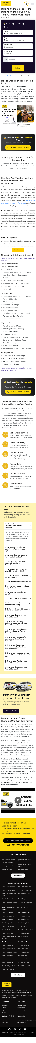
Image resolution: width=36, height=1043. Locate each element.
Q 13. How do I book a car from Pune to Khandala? (16, 616)
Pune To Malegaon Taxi (8, 966)
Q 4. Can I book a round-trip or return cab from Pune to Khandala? (16, 563)
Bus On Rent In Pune (23, 869)
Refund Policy (21, 1010)
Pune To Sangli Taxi (7, 933)
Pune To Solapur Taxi (8, 912)
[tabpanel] (18, 46)
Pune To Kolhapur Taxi (24, 912)
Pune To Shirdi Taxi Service (9, 902)
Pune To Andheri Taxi (23, 945)
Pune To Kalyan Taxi (23, 952)
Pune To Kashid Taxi (7, 942)
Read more (18, 250)
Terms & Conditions (23, 1005)
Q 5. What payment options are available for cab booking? (16, 570)
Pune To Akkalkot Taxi (8, 929)
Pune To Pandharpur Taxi (8, 926)
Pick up (6, 31)
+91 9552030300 (18, 845)
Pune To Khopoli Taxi (23, 898)
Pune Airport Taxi (7, 869)
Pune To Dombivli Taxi (24, 959)
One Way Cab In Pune (8, 862)
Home (3, 76)
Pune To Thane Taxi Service (9, 952)
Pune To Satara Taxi (23, 907)
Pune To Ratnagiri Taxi (8, 916)
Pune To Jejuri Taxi (23, 926)
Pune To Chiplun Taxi (7, 945)
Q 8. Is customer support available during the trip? (17, 587)
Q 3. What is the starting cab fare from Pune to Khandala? (16, 556)
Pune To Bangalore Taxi (24, 886)
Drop (5, 38)
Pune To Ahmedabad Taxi (25, 890)
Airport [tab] (8, 27)
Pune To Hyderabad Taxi (9, 890)
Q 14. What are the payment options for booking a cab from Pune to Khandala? (16, 623)
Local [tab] (26, 24)
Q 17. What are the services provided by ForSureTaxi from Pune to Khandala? (15, 647)
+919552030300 (18, 1040)
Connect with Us (11, 710)
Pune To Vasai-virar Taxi (8, 948)
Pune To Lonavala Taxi (24, 893)
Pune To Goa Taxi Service (9, 886)
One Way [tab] (9, 24)
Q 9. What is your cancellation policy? (15, 593)
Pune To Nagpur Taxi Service (10, 923)
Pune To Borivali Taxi (23, 962)
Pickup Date (8, 44)
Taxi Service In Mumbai (8, 859)
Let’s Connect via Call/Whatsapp (18, 841)
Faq (3, 1010)
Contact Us (5, 1007)
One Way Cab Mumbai (8, 866)
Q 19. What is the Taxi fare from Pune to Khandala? (16, 662)
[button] (32, 4)
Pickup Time (8, 51)
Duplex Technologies (18, 1034)
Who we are (5, 1005)
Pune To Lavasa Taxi (23, 919)
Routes (9, 76)
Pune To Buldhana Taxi (24, 916)
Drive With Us (5, 1020)
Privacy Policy (21, 1007)
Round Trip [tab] (18, 24)
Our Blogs (4, 1012)
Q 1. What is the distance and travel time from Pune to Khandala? (15, 525)
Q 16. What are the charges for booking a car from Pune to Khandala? (15, 639)
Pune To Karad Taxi (23, 942)
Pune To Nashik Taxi (23, 933)
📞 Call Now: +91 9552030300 (18, 147)
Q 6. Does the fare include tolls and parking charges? (17, 576)
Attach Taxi (5, 1022)
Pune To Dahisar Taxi (7, 955)
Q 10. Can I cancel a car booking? (16, 598)
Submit (18, 68)
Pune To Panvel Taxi (23, 948)
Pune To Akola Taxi (23, 936)
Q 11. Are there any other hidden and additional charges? (16, 604)
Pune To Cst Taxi (22, 955)
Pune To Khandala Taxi (8, 898)
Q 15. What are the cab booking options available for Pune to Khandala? (16, 631)
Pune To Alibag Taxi (23, 923)
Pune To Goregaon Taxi (8, 959)
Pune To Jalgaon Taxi (8, 919)
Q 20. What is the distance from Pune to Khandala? (16, 668)
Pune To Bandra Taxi (7, 962)
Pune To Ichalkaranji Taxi (24, 966)
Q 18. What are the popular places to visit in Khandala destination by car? (17, 655)
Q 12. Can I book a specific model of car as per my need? (16, 610)
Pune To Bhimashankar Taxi (25, 929)
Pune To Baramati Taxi (8, 969)
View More (18, 875)
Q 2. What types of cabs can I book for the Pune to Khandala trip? (15, 549)
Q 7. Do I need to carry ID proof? (16, 582)
